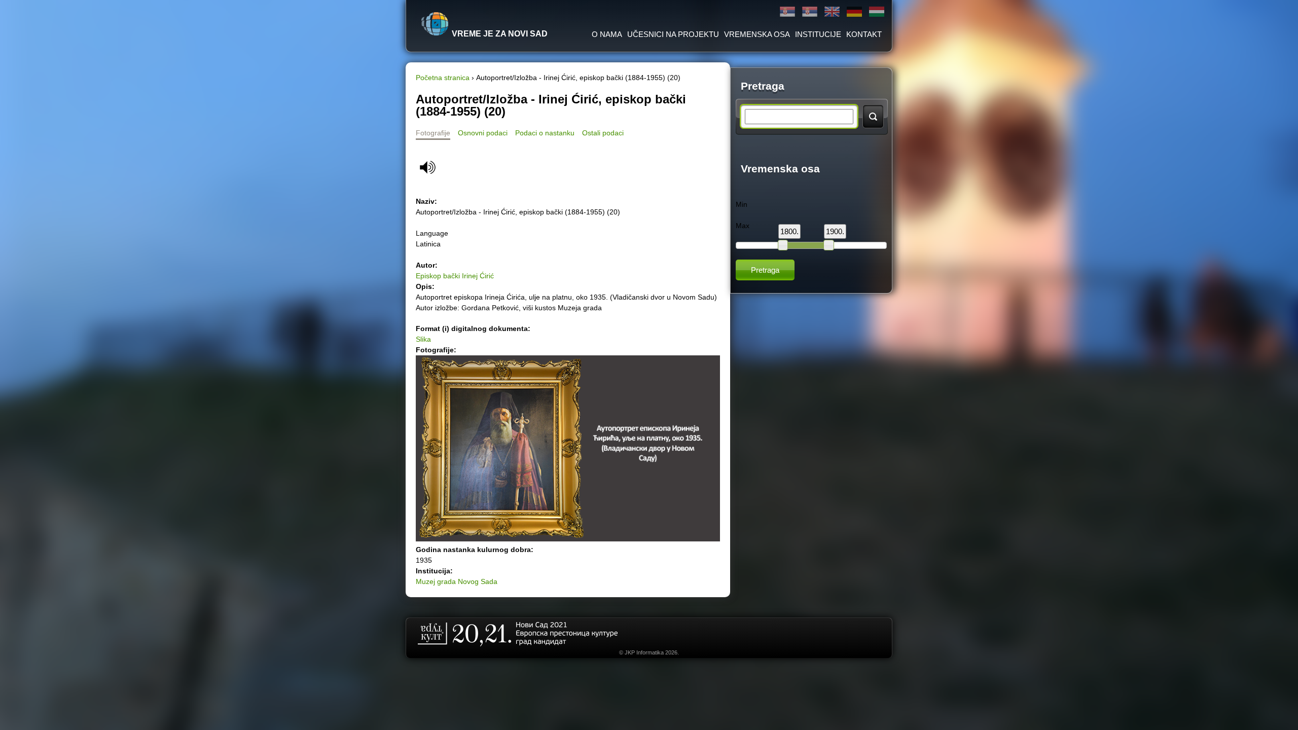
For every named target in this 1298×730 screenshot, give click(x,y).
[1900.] (828, 245)
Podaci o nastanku (544, 133)
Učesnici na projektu (673, 34)
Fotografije (433, 133)
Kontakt (864, 34)
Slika (423, 339)
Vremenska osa (757, 34)
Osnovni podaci (483, 133)
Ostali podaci (603, 133)
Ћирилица (787, 12)
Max (742, 226)
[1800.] (783, 245)
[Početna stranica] (435, 24)
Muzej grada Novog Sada (456, 581)
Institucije (818, 34)
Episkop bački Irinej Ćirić (455, 276)
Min (741, 204)
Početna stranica (443, 78)
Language (432, 233)
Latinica (809, 12)
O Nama (607, 34)
